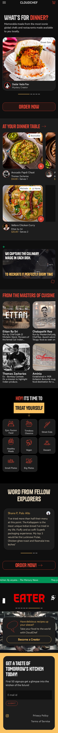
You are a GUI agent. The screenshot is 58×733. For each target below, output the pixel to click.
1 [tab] (19, 96)
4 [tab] (36, 96)
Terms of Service (40, 721)
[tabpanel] (29, 529)
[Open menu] (7, 2)
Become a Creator (29, 639)
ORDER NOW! (26, 565)
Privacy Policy (40, 715)
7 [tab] (42, 610)
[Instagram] (7, 715)
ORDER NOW (29, 106)
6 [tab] (29, 610)
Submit (12, 703)
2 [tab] (22, 96)
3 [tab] (34, 96)
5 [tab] (39, 96)
